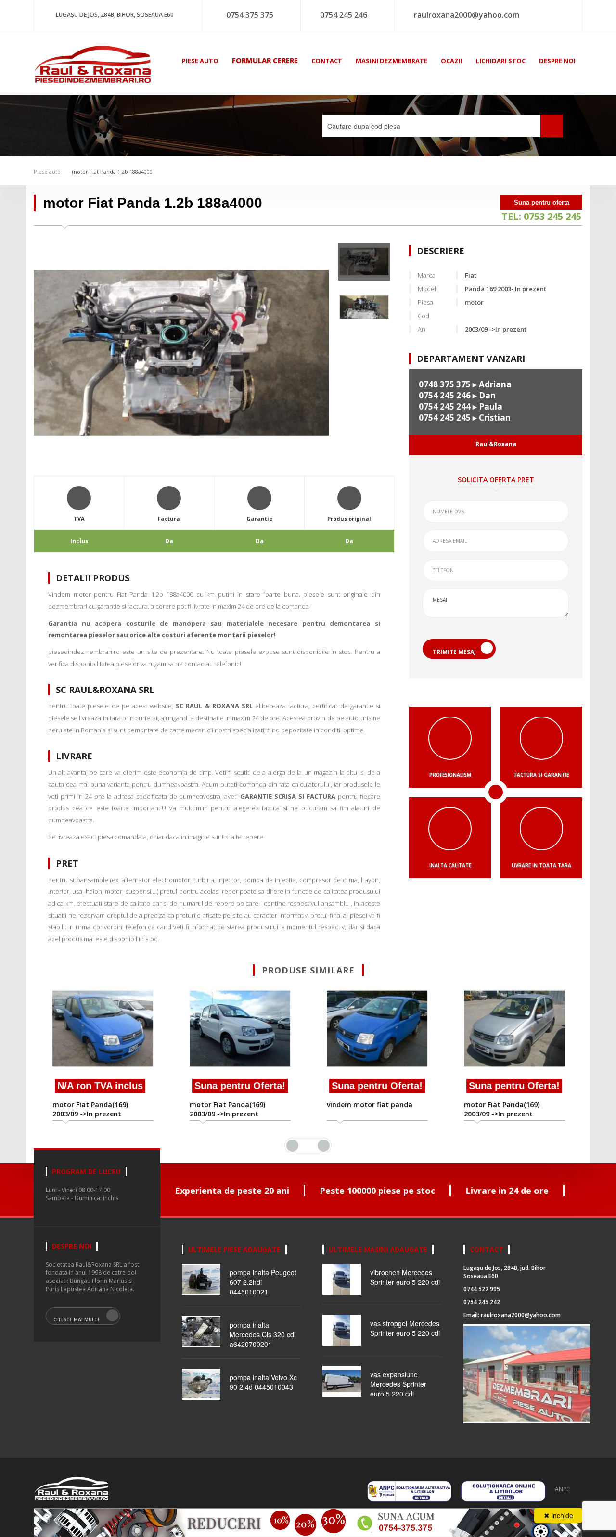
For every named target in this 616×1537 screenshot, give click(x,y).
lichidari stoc (501, 60)
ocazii (451, 60)
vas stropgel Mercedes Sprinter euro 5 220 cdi (405, 1328)
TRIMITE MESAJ (454, 652)
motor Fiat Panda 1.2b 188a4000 (111, 171)
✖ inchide (558, 1515)
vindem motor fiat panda (369, 1104)
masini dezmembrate (391, 60)
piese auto (200, 60)
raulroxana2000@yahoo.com (466, 15)
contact (326, 60)
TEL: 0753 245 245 (541, 216)
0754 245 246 (343, 15)
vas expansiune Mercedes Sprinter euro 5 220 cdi (398, 1384)
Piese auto (47, 171)
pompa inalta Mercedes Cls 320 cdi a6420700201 (262, 1334)
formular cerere (265, 60)
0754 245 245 (445, 417)
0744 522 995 (481, 1289)
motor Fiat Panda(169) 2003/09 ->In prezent (90, 1109)
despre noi (557, 60)
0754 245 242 (481, 1302)
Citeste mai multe (76, 1319)
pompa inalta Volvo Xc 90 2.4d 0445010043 (263, 1382)
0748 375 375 (445, 384)
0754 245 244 (445, 406)
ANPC (562, 1489)
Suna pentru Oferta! (239, 1085)
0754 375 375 (249, 15)
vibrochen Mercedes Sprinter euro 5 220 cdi (405, 1277)
